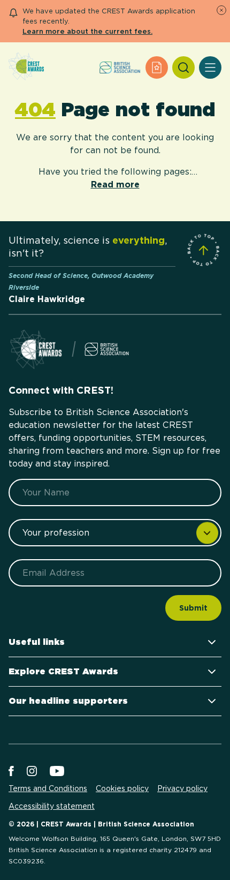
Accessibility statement (52, 806)
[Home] (26, 67)
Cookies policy (122, 788)
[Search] (183, 67)
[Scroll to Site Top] (203, 250)
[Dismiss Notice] (221, 10)
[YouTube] (57, 772)
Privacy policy (182, 788)
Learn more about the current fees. (87, 31)
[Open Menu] (210, 67)
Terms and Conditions (48, 788)
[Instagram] (32, 772)
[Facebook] (11, 772)
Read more (115, 184)
